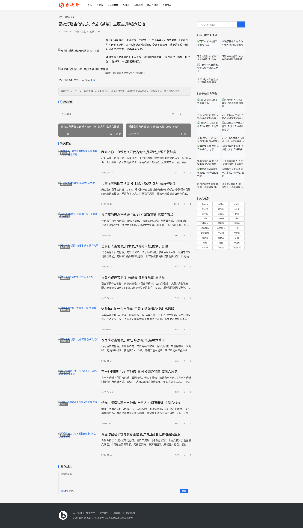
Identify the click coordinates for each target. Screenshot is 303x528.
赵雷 (221, 242)
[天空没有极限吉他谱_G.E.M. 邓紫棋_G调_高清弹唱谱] (78, 193)
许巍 (205, 242)
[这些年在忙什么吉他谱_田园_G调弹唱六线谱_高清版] (78, 319)
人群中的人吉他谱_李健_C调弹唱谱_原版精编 (207, 81)
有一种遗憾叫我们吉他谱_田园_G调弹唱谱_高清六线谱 (139, 372)
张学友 (205, 214)
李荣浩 (237, 218)
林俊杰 (205, 223)
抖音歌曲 (117, 512)
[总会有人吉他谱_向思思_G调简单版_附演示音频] (78, 256)
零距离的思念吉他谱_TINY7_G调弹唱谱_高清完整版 (137, 215)
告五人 (64, 404)
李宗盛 (221, 218)
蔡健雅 (205, 238)
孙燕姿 (221, 209)
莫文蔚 (237, 233)
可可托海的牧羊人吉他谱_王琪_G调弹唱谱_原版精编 (233, 139)
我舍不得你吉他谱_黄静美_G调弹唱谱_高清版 (133, 277)
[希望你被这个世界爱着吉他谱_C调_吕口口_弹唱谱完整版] (78, 444)
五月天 (221, 204)
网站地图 (130, 512)
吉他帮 (95, 517)
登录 (92, 79)
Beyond (205, 204)
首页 (89, 5)
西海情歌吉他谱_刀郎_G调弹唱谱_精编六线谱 (133, 340)
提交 (184, 491)
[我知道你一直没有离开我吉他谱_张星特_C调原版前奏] (78, 162)
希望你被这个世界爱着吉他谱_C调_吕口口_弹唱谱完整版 (141, 434)
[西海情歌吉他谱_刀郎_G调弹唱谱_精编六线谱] (78, 350)
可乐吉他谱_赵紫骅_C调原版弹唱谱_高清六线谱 (207, 58)
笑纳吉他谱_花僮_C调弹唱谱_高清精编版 (207, 162)
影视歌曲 (67, 102)
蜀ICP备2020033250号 (121, 517)
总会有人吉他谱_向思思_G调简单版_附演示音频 (134, 246)
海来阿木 (221, 228)
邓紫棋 (205, 247)
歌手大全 (103, 512)
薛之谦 (221, 238)
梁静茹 (221, 223)
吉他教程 (138, 5)
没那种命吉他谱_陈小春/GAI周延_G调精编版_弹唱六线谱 (233, 58)
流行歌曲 (205, 228)
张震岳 (221, 214)
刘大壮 (237, 204)
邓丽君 (237, 242)
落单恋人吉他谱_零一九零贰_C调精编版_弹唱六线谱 (232, 185)
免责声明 (90, 512)
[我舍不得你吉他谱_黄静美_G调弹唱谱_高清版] (78, 287)
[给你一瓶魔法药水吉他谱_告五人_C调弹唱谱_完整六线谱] (78, 413)
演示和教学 (112, 5)
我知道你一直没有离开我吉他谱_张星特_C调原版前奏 (138, 152)
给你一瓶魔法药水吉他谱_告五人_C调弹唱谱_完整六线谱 (141, 403)
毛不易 (237, 223)
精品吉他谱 (152, 5)
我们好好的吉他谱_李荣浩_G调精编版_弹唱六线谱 (207, 185)
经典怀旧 (65, 341)
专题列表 (167, 5)
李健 (205, 218)
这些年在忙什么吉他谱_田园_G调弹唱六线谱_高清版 (137, 309)
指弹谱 (126, 5)
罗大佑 (221, 233)
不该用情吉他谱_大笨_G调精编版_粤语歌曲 (232, 162)
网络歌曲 (65, 153)
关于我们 (77, 512)
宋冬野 (237, 209)
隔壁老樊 (237, 247)
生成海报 (66, 113)
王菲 (237, 228)
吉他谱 (99, 5)
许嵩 (237, 238)
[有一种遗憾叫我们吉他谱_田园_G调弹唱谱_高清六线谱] (78, 381)
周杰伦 (205, 209)
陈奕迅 (221, 247)
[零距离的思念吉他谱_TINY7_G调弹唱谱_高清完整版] (78, 224)
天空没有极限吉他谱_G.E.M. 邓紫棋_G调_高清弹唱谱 (138, 183)
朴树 (237, 214)
